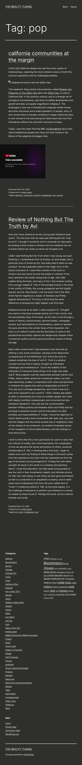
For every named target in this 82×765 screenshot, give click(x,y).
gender (8, 595)
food (71, 575)
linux (55, 582)
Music (8, 643)
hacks (8, 599)
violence (46, 598)
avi (16, 512)
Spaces (8, 686)
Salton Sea (53, 93)
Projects (9, 672)
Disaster (9, 588)
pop (54, 195)
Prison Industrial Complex (16, 668)
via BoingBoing (53, 129)
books (20, 512)
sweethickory (52, 594)
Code (7, 581)
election (67, 575)
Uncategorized (12, 697)
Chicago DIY (11, 573)
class (55, 568)
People (8, 653)
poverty (60, 195)
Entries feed (10, 727)
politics (47, 586)
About (74, 7)
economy (37, 195)
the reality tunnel (18, 6)
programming (63, 587)
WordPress (29, 754)
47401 (47, 558)
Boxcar (8, 566)
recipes (71, 591)
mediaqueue (46, 195)
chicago (8, 570)
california (19, 195)
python (46, 591)
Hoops (8, 610)
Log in (8, 723)
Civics (8, 577)
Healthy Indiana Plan (14, 602)
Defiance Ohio (11, 584)
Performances (11, 657)
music (68, 582)
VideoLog (9, 705)
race (52, 590)
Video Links (10, 701)
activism (53, 559)
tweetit (73, 594)
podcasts (9, 664)
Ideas (7, 613)
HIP (63, 579)
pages (74, 583)
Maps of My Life (12, 628)
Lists (7, 624)
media (60, 582)
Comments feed (12, 730)
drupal (51, 575)
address (8, 559)
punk (71, 586)
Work (65, 7)
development (61, 572)
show (45, 594)
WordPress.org (12, 734)
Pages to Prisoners (13, 650)
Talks (7, 690)
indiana (47, 582)
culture (69, 568)
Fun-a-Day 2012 (12, 591)
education (58, 575)
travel (67, 594)
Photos (8, 661)
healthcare (56, 578)
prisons (55, 587)
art (58, 559)
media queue (26, 192)
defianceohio (50, 572)
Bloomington (11, 562)
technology (10, 694)
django (46, 575)
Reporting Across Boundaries (18, 683)
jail (51, 583)
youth (51, 598)
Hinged (8, 606)
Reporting (9, 679)
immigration (69, 579)
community (27, 195)
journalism (10, 617)
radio (57, 591)
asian (60, 559)
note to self (10, 646)
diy (72, 572)
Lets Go (8, 621)
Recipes (8, 675)
